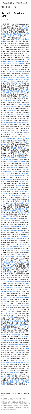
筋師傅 (22, 262)
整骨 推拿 (8, 160)
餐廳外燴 (20, 230)
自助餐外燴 (24, 173)
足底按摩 (24, 226)
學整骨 (26, 134)
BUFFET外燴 (22, 105)
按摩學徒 (16, 325)
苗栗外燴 (8, 171)
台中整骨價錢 (24, 236)
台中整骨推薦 (10, 382)
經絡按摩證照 (16, 335)
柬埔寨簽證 (22, 97)
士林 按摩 (13, 264)
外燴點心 (25, 195)
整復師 (18, 40)
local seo (4, 228)
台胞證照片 (14, 83)
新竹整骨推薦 (25, 250)
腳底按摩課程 (14, 211)
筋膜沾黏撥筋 (8, 179)
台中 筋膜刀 (9, 199)
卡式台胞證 (11, 114)
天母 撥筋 (13, 329)
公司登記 (5, 77)
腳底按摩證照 (10, 376)
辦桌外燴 (12, 297)
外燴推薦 (20, 154)
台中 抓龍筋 (13, 246)
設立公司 (4, 63)
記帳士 (17, 321)
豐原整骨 (15, 305)
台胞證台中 (14, 148)
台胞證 (10, 217)
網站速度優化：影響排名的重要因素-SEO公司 (14, 4)
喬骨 (4, 171)
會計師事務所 (17, 226)
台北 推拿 (13, 106)
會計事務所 (4, 217)
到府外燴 (19, 238)
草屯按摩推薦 (20, 297)
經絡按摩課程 (7, 93)
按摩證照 (15, 138)
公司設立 (12, 268)
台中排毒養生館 (21, 93)
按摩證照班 (11, 317)
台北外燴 (14, 93)
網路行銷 (23, 40)
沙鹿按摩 (15, 34)
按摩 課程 (20, 213)
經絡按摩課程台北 (8, 36)
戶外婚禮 (4, 124)
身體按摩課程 (23, 71)
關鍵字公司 (15, 158)
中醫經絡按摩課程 (20, 114)
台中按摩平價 (19, 254)
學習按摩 (15, 167)
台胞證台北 (16, 140)
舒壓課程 (25, 142)
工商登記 (20, 148)
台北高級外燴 (20, 63)
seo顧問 (11, 77)
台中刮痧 (12, 362)
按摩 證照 (21, 83)
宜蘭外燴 (7, 211)
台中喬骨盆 (21, 380)
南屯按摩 (7, 268)
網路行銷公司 (5, 321)
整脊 (19, 34)
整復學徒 (8, 287)
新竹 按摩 (7, 344)
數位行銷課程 (11, 256)
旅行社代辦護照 (9, 248)
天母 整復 (24, 26)
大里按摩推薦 (14, 230)
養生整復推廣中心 (20, 209)
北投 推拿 (15, 71)
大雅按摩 (8, 91)
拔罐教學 (7, 122)
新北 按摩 (13, 281)
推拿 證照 (23, 244)
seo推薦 (16, 36)
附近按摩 (25, 270)
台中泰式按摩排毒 (21, 203)
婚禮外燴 (16, 77)
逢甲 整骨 (24, 79)
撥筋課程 (26, 61)
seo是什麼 (10, 61)
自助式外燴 (19, 256)
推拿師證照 (23, 77)
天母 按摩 (20, 67)
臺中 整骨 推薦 (15, 287)
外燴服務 (6, 291)
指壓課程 (24, 333)
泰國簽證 (7, 226)
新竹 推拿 (14, 67)
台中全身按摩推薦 (23, 305)
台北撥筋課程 (14, 380)
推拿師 (25, 130)
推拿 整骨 (23, 191)
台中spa (26, 148)
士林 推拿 (16, 132)
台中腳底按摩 (8, 138)
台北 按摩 (13, 63)
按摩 (8, 63)
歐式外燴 (12, 321)
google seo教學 (17, 195)
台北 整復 (7, 106)
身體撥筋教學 (18, 175)
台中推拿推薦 (24, 122)
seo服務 (3, 144)
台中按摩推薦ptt (9, 79)
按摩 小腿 (8, 276)
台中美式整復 (5, 230)
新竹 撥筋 (20, 91)
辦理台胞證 (9, 34)
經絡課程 (5, 193)
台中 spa (5, 30)
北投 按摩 (11, 175)
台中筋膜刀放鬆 (10, 219)
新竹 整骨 (4, 256)
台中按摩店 (6, 264)
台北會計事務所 (18, 61)
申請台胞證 (4, 175)
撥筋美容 (13, 238)
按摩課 (9, 340)
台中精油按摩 (15, 101)
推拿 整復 (12, 291)
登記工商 (22, 325)
